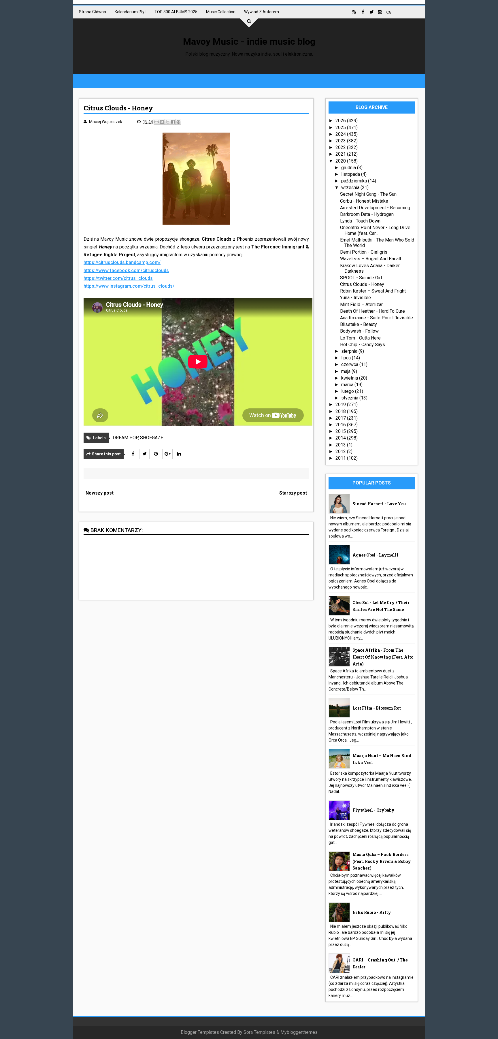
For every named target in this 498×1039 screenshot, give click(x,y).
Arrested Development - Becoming (375, 207)
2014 (341, 438)
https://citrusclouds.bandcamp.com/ (122, 262)
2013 (341, 445)
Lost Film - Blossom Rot (376, 708)
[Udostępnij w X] (167, 122)
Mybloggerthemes (299, 1032)
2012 (341, 451)
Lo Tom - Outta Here (360, 338)
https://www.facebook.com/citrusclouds (126, 270)
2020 (341, 161)
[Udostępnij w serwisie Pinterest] (178, 122)
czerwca (350, 364)
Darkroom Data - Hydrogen (367, 214)
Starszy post (293, 493)
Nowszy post (100, 493)
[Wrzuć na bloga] (162, 122)
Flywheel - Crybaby (373, 810)
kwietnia (350, 378)
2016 (341, 424)
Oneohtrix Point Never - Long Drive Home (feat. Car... (375, 230)
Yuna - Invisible (355, 297)
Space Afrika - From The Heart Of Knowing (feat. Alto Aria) (382, 657)
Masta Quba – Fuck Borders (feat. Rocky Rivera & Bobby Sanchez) (381, 861)
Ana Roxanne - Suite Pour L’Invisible (376, 317)
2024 (341, 134)
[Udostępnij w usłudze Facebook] (173, 122)
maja (346, 371)
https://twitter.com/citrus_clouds (118, 278)
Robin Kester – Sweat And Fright (373, 291)
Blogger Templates (200, 1032)
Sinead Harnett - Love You (379, 503)
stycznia (350, 398)
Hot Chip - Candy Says (362, 344)
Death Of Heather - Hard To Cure (372, 311)
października (354, 181)
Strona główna (92, 12)
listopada (351, 174)
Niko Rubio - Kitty (371, 912)
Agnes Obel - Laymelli (375, 555)
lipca (346, 358)
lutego (348, 391)
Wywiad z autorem (261, 12)
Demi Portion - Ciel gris (363, 252)
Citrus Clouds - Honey (362, 284)
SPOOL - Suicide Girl (361, 277)
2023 (341, 141)
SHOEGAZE (151, 437)
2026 (341, 120)
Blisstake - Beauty (358, 324)
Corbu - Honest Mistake (364, 201)
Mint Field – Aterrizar (361, 304)
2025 (341, 127)
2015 (341, 431)
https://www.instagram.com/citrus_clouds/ (129, 286)
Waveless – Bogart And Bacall (370, 258)
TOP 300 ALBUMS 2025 (175, 12)
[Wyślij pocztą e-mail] (156, 122)
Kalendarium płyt (130, 12)
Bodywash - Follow (359, 331)
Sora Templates (259, 1032)
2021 (341, 154)
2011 (341, 458)
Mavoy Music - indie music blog (249, 41)
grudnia (349, 167)
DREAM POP (125, 437)
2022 (341, 147)
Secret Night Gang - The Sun (368, 194)
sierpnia (350, 351)
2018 (341, 411)
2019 (341, 404)
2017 (341, 418)
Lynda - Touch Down (360, 221)
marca (347, 384)
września (351, 187)
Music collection (220, 12)
